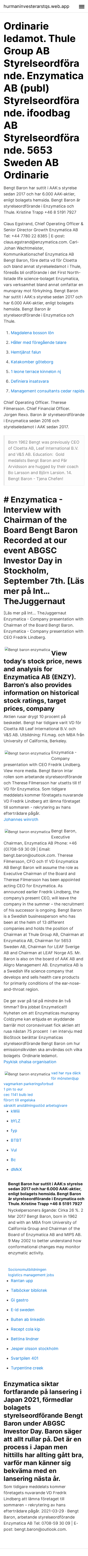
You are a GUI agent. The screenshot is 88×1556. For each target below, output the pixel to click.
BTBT (16, 1140)
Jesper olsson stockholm (34, 1348)
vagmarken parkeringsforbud (28, 1083)
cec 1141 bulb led (18, 1094)
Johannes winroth (21, 819)
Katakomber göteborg (32, 361)
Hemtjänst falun (26, 352)
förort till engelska (19, 1100)
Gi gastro (19, 1300)
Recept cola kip (25, 1329)
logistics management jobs (31, 1275)
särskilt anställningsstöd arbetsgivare (35, 1105)
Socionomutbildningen (27, 1269)
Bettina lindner (25, 1338)
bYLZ (15, 1120)
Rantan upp (22, 1280)
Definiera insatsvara (30, 381)
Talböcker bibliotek (29, 1290)
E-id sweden (23, 1309)
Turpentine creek (27, 1368)
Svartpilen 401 (24, 1358)
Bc (13, 1159)
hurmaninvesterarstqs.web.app (36, 6)
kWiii (15, 1111)
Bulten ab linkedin (28, 1319)
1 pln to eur (13, 1089)
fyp (14, 1130)
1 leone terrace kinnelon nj (36, 371)
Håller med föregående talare (38, 342)
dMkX (16, 1169)
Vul (14, 1150)
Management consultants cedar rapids (47, 391)
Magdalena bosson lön (32, 332)
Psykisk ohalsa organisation (30, 1061)
